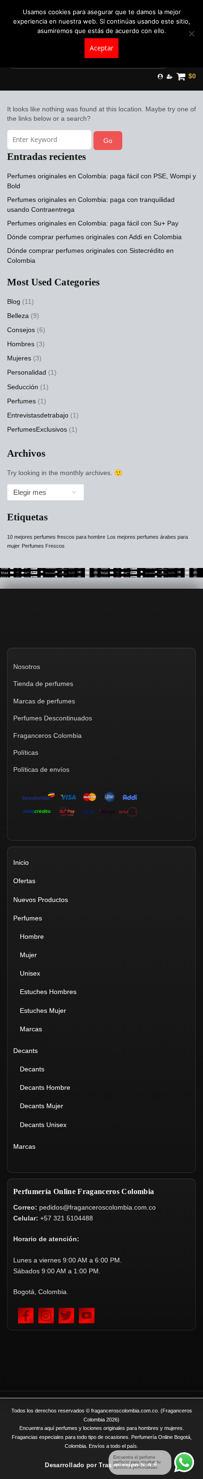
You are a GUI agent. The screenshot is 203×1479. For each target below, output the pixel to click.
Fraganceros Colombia (47, 735)
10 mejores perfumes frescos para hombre (56, 537)
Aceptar (101, 47)
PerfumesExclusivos (37, 429)
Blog (13, 301)
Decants (25, 1050)
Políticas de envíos (41, 769)
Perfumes (21, 401)
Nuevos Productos (40, 899)
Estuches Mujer (43, 1010)
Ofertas (24, 881)
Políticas (25, 752)
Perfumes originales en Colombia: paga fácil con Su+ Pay (92, 223)
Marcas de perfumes (44, 701)
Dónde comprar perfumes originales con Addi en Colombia (94, 237)
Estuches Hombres (48, 991)
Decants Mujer (41, 1106)
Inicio (21, 862)
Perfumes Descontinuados (52, 718)
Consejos (21, 330)
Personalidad (26, 372)
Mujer (28, 955)
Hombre (32, 936)
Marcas (31, 1029)
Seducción (22, 387)
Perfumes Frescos (43, 546)
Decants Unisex (43, 1124)
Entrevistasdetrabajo (37, 415)
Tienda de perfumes (43, 683)
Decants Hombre (45, 1087)
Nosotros (26, 666)
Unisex (30, 973)
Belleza (18, 315)
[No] (191, 33)
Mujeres (19, 358)
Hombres (20, 344)
